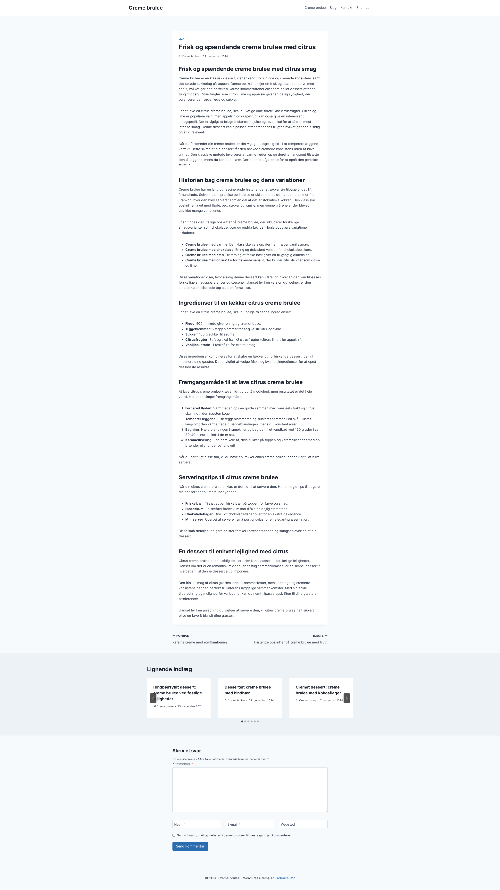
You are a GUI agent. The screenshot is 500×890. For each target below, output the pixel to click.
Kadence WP (285, 878)
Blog (333, 8)
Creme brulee (315, 8)
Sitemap (362, 8)
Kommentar (182, 764)
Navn (179, 824)
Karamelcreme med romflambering (199, 639)
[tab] (242, 721)
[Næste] (347, 698)
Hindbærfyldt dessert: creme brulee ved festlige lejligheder (177, 693)
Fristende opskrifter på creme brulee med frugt (291, 639)
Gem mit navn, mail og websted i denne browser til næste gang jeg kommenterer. (234, 835)
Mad (182, 39)
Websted (288, 824)
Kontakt (346, 8)
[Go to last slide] (153, 698)
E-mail (234, 824)
